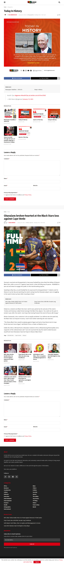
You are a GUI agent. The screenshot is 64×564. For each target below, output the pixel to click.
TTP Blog (35, 500)
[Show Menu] (4, 2)
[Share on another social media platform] (59, 78)
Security (35, 492)
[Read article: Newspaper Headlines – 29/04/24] (10, 113)
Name (6, 178)
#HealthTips (24, 95)
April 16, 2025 (36, 361)
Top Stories (36, 498)
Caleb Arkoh (12, 222)
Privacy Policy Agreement (11, 192)
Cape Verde (18, 335)
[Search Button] (59, 2)
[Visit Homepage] (32, 2)
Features (6, 502)
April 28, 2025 (7, 363)
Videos (34, 502)
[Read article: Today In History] (25, 113)
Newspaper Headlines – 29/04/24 (13, 89)
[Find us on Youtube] (12, 476)
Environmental (7, 500)
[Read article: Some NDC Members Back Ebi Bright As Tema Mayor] (54, 348)
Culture (6, 492)
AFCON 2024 (11, 335)
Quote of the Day (38, 119)
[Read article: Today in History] (54, 113)
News (9, 211)
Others (34, 488)
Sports (31, 222)
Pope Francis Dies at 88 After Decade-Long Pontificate (25, 356)
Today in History (52, 119)
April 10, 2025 (21, 383)
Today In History (38, 89)
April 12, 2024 (21, 121)
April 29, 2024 (7, 123)
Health (5, 505)
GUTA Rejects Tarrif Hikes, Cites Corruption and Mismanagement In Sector (22, 523)
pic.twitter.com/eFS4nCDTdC (37, 95)
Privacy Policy (27, 195)
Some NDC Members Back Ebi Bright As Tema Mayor (54, 356)
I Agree (37, 562)
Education (6, 496)
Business (22, 373)
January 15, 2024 (22, 14)
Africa (5, 486)
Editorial (6, 494)
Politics (35, 490)
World (34, 507)
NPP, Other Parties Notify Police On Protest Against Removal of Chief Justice (9, 358)
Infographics (10, 7)
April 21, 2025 (21, 359)
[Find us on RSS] (16, 476)
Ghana (24, 335)
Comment (7, 158)
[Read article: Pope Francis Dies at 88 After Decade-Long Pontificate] (25, 348)
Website (35, 185)
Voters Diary (36, 505)
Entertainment (7, 498)
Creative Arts (7, 490)
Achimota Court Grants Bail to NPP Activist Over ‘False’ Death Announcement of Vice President (10, 380)
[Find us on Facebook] (5, 476)
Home (5, 7)
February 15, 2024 (52, 121)
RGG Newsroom (13, 14)
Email (6, 185)
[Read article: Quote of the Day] (39, 113)
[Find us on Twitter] (9, 476)
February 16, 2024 (37, 121)
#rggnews (18, 95)
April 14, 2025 (7, 385)
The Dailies (35, 496)
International (23, 351)
